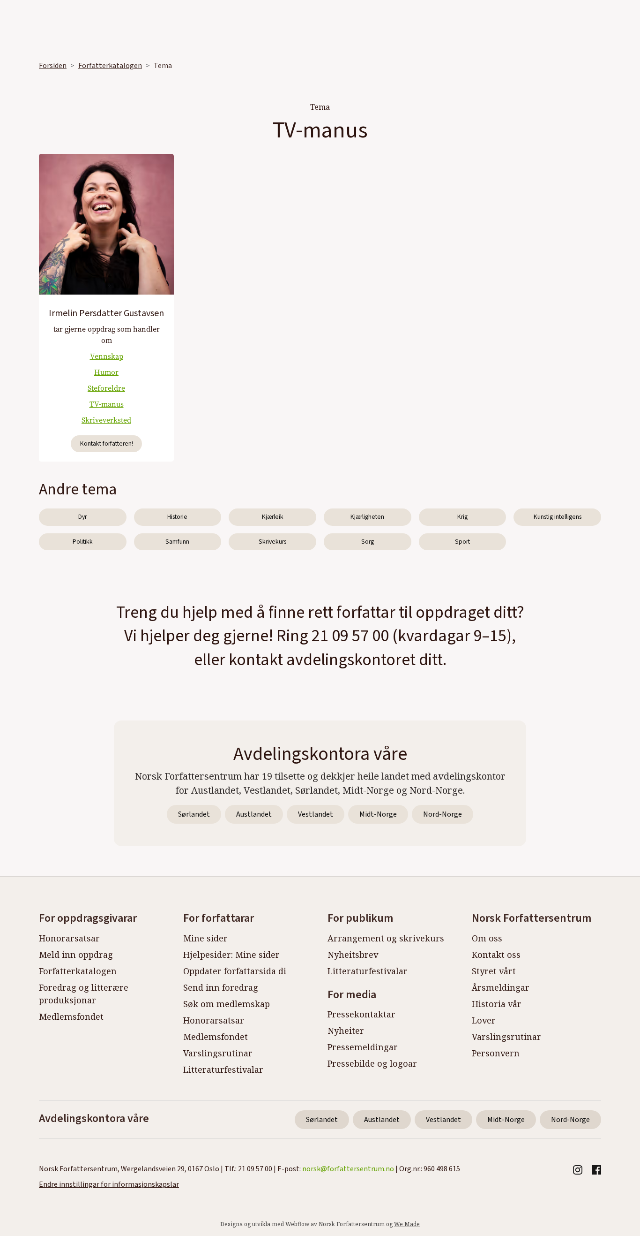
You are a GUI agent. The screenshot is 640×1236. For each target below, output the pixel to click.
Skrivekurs (272, 541)
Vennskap (106, 356)
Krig (462, 516)
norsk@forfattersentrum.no (348, 1169)
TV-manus (106, 404)
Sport (462, 541)
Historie (177, 516)
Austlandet (254, 814)
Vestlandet (315, 814)
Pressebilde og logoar (372, 1063)
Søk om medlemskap (226, 1003)
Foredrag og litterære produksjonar (83, 994)
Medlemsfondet (71, 1016)
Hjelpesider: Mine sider (231, 954)
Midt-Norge (378, 814)
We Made (407, 1224)
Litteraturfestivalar (223, 1069)
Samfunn (177, 541)
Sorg (367, 541)
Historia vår (496, 1003)
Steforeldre (106, 388)
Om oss (487, 938)
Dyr (82, 516)
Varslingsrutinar (218, 1053)
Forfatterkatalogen (110, 66)
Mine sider (205, 938)
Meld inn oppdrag (76, 954)
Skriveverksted (106, 420)
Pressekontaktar (361, 1014)
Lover (484, 1020)
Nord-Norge (442, 814)
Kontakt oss (496, 954)
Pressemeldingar (362, 1047)
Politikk (83, 541)
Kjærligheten (367, 516)
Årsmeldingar (500, 987)
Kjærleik (272, 516)
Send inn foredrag (220, 987)
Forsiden (53, 66)
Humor (106, 372)
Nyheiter (345, 1030)
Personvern (496, 1053)
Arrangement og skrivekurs (385, 938)
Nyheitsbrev (352, 954)
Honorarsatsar (69, 938)
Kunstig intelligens (557, 516)
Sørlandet (194, 814)
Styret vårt (494, 971)
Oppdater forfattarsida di (234, 971)
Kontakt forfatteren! (106, 443)
